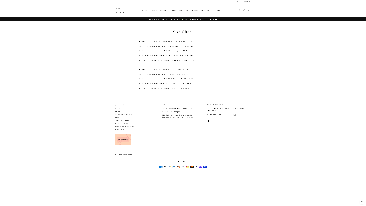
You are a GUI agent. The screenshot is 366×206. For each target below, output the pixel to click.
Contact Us (120, 105)
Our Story (120, 108)
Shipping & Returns (124, 114)
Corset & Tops (192, 10)
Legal (117, 117)
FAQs (117, 111)
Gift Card (119, 129)
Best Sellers (218, 10)
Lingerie (154, 10)
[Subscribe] (235, 114)
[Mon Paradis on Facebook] (208, 121)
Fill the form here (123, 154)
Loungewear (177, 10)
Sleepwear (164, 10)
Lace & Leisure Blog (124, 126)
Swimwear (205, 10)
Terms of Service (123, 120)
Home (144, 10)
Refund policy (121, 123)
